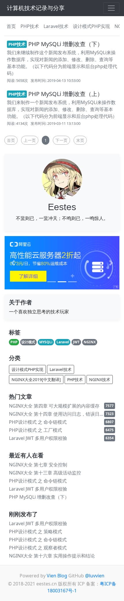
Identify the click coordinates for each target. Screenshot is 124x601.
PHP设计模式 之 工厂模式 (35, 430)
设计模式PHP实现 (91, 26)
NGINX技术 (99, 379)
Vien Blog (57, 575)
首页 (11, 26)
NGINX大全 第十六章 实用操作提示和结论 (52, 556)
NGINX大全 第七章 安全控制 (38, 464)
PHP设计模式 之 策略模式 (35, 531)
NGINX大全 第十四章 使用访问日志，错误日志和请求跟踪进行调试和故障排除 (56, 414)
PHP (14, 342)
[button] (13, 263)
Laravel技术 (56, 26)
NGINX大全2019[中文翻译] (36, 379)
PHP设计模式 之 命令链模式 (38, 422)
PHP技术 (29, 26)
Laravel (63, 342)
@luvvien (94, 575)
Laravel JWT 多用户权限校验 (38, 438)
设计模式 (28, 342)
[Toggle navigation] (111, 8)
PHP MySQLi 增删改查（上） (55, 94)
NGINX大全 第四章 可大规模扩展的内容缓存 (54, 406)
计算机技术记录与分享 (36, 8)
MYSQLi (45, 342)
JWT (76, 342)
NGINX (90, 342)
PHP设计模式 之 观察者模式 (38, 548)
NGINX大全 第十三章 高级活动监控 (45, 473)
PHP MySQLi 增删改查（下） (55, 44)
